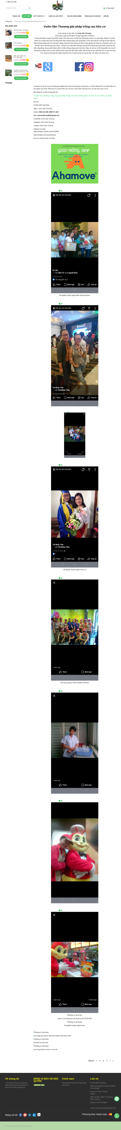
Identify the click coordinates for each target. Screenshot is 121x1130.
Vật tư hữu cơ (39, 16)
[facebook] (20, 1115)
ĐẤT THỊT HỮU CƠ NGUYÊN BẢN (20, 56)
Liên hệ (106, 16)
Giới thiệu (26, 16)
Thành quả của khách (92, 16)
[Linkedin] (103, 1061)
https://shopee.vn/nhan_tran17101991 (46, 131)
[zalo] (34, 1115)
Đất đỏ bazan (18, 43)
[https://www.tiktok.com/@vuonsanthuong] (38, 1114)
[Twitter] (100, 1061)
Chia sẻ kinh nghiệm (74, 16)
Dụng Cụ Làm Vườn (56, 16)
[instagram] (29, 1115)
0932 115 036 (11, 2)
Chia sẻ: (91, 1061)
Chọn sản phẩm (21, 36)
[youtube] (25, 1115)
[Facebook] (96, 1061)
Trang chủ (16, 16)
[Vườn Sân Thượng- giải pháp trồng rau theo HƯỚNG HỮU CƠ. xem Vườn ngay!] (79, 66)
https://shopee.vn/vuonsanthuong (45, 135)
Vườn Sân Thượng (47, 119)
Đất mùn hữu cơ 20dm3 (21, 30)
